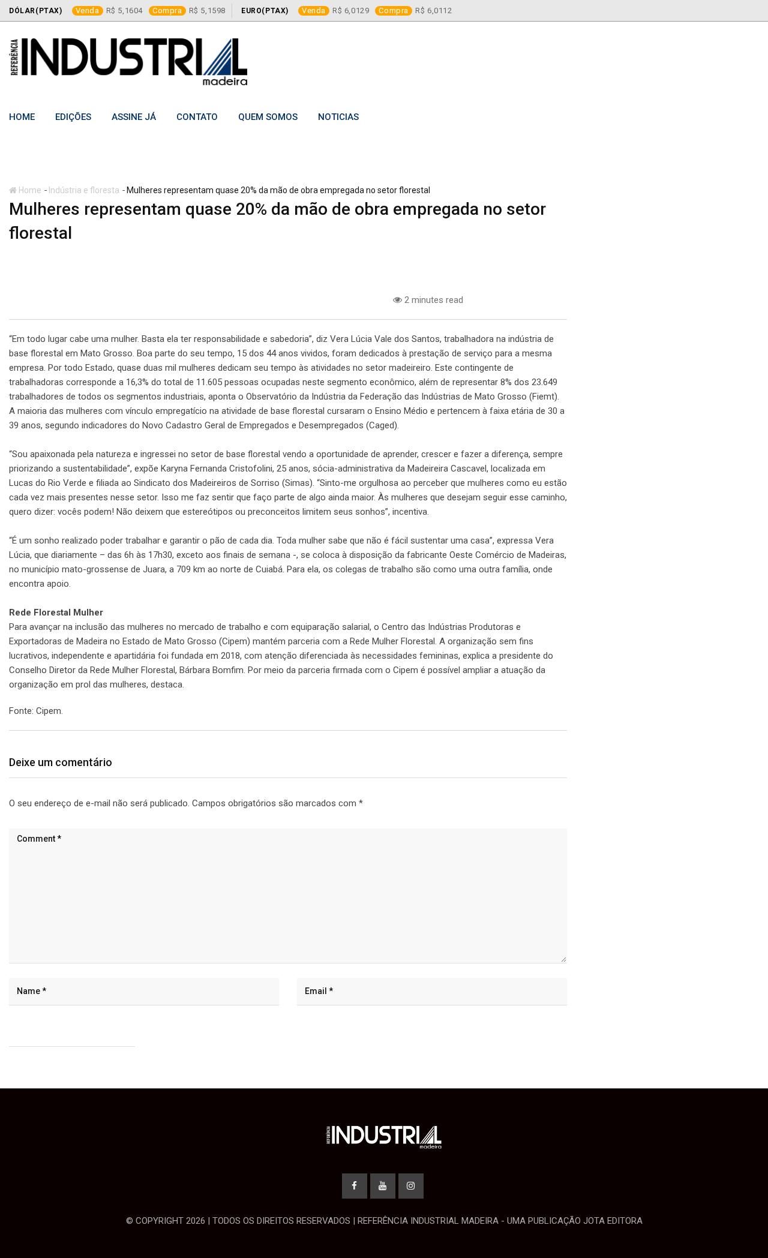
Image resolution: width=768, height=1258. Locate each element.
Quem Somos (268, 117)
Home (22, 117)
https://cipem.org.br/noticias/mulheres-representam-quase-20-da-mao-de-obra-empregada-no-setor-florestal (284, 710)
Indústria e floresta (84, 190)
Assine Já (134, 117)
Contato (197, 117)
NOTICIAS (338, 117)
